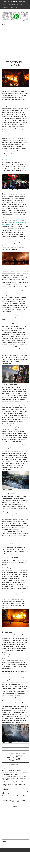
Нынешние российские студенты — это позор (20, 757)
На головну (6, 1)
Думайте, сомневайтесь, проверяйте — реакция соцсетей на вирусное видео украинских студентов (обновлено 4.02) (15, 778)
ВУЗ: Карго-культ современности (9, 795)
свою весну (8, 159)
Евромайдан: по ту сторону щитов (9, 759)
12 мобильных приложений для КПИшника (11, 782)
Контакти (4, 841)
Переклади (5, 7)
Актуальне (14, 1)
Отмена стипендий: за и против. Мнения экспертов (13, 784)
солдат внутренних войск (11, 562)
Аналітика (12, 4)
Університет (22, 1)
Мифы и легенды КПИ (6, 798)
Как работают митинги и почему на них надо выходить (14, 792)
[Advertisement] (15, 42)
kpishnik (19, 67)
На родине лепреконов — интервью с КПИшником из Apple (15, 788)
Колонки (19, 4)
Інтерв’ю (5, 4)
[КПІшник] (15, 16)
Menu (3, 24)
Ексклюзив (14, 7)
